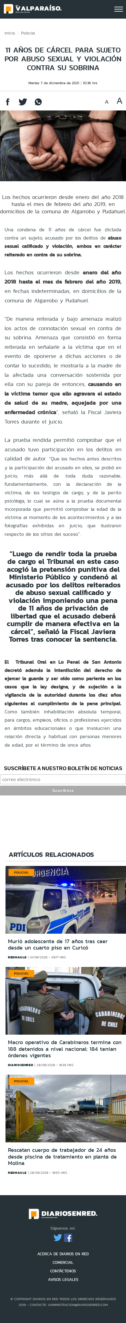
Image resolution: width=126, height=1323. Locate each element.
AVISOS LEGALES (63, 1279)
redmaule (17, 957)
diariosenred (20, 1064)
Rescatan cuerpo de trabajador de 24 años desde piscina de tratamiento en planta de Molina (62, 1156)
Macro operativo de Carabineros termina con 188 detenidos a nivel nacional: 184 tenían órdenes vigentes (64, 1048)
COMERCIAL (63, 1262)
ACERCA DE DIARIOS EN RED (63, 1254)
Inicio (10, 33)
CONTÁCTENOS (63, 1271)
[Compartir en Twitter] (23, 105)
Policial (28, 33)
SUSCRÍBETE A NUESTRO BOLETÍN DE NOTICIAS (63, 768)
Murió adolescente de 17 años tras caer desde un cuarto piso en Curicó (58, 944)
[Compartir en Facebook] (7, 105)
